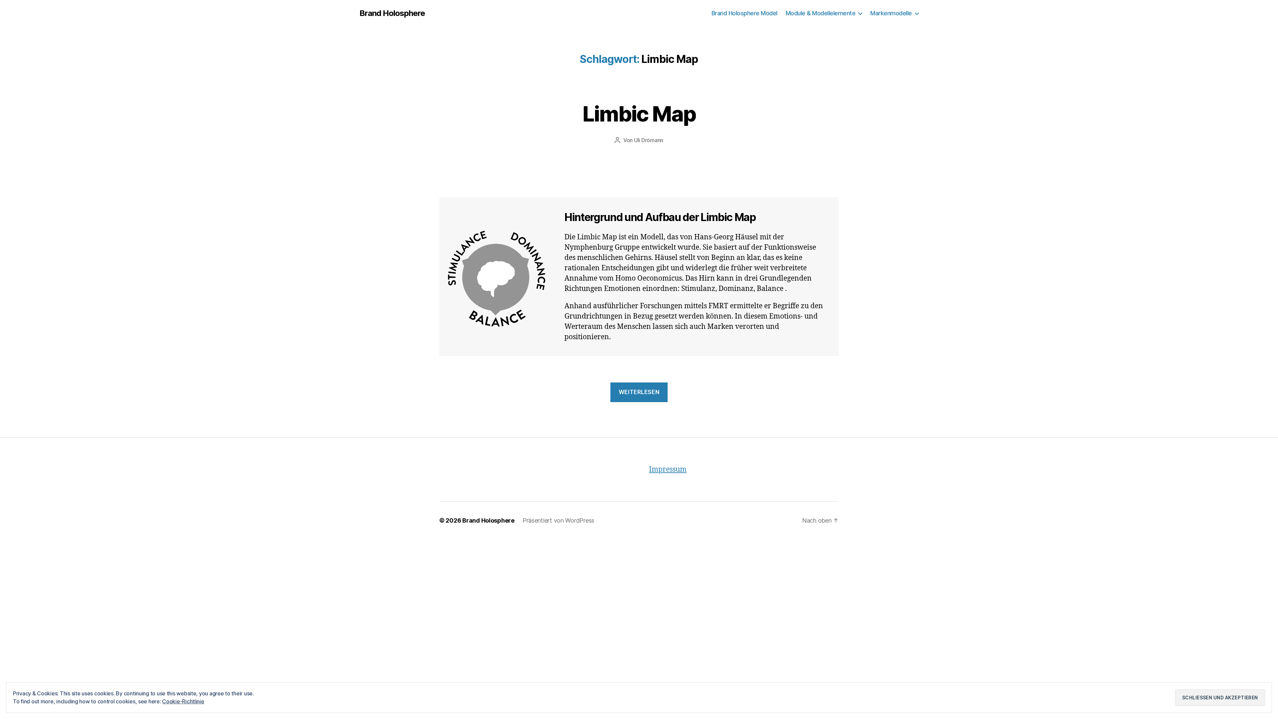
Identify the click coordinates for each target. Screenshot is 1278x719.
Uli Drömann (648, 140)
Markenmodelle (891, 13)
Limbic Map (639, 113)
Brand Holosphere (392, 13)
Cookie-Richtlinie (183, 701)
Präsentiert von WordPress (558, 520)
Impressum (668, 469)
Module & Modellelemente (821, 13)
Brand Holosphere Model (744, 13)
